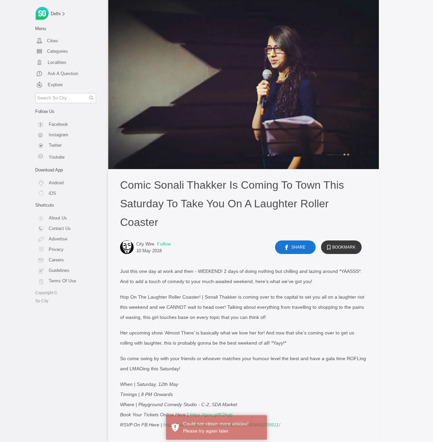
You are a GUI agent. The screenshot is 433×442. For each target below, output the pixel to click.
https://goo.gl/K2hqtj (211, 414)
